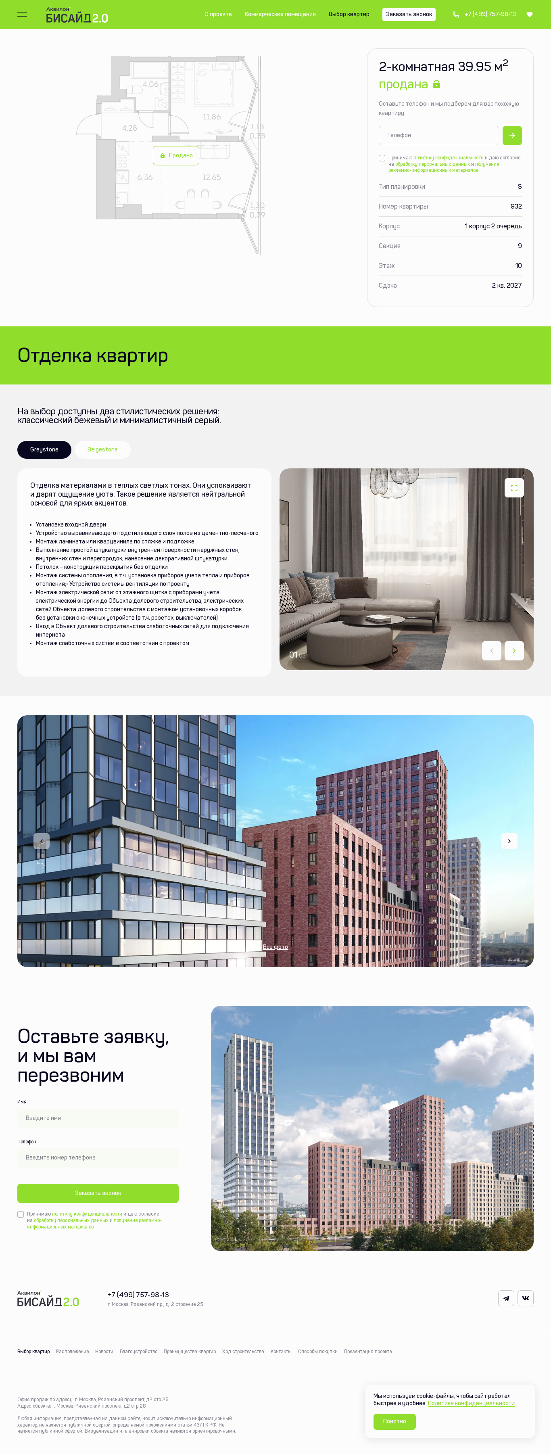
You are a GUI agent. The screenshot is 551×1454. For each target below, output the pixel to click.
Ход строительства (243, 1351)
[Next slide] (514, 650)
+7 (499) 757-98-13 (484, 14)
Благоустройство (138, 1351)
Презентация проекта (368, 1351)
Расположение (72, 1351)
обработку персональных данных (432, 164)
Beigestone (103, 449)
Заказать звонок (98, 1193)
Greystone (44, 449)
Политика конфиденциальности (471, 1403)
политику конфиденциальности (448, 158)
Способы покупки (318, 1351)
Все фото (275, 947)
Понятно (394, 1421)
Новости (104, 1351)
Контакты (281, 1351)
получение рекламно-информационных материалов (443, 167)
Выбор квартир (33, 1351)
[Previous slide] (41, 841)
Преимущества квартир (190, 1351)
